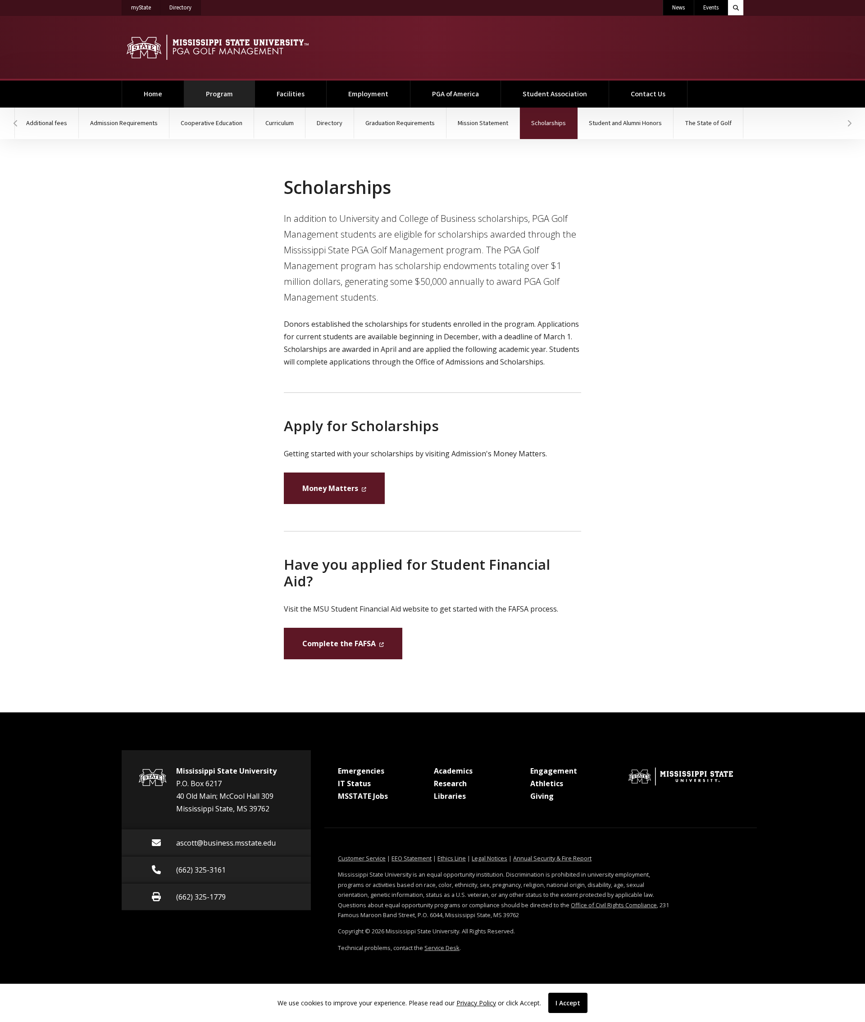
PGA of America (455, 94)
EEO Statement (412, 858)
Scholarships (554, 123)
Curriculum (279, 123)
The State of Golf (708, 123)
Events (711, 8)
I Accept (567, 1003)
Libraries (450, 796)
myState (145, 7)
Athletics (546, 783)
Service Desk (442, 948)
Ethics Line (451, 858)
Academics (453, 771)
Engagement (553, 771)
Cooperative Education (211, 123)
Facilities (291, 94)
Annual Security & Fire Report (552, 858)
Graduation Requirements (400, 123)
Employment (368, 94)
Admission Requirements (124, 123)
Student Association (555, 94)
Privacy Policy (476, 1003)
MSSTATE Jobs (363, 796)
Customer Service (362, 858)
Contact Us (648, 94)
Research (450, 783)
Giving (542, 796)
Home (153, 94)
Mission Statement (483, 123)
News (678, 8)
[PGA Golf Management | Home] (217, 47)
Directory (185, 7)
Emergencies (361, 771)
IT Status (354, 783)
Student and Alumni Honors (625, 123)
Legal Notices (489, 858)
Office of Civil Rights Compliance (614, 905)
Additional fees (46, 123)
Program (230, 94)
